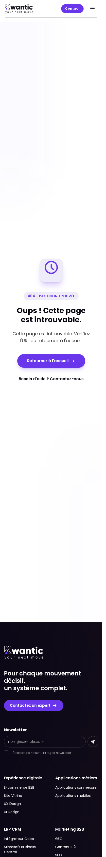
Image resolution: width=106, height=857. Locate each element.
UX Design (12, 803)
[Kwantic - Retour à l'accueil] (19, 9)
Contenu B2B (66, 846)
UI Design (11, 811)
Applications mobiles (73, 795)
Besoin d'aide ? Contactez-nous (51, 379)
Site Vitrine (13, 795)
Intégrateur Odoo (19, 838)
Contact (72, 8)
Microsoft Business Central (20, 849)
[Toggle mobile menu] (92, 9)
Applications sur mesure (76, 787)
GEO (59, 838)
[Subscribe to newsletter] (93, 741)
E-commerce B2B (19, 787)
